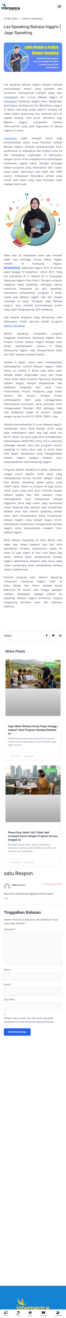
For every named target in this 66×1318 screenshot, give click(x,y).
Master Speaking (14, 325)
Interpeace (10, 101)
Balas (6, 898)
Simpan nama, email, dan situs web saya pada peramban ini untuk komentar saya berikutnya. (29, 1020)
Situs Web (9, 999)
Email (8, 984)
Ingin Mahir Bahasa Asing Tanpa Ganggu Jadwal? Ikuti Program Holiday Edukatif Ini (32, 730)
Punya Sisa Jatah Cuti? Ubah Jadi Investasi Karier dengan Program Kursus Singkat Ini (33, 836)
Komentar (10, 929)
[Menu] (59, 6)
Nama (8, 969)
